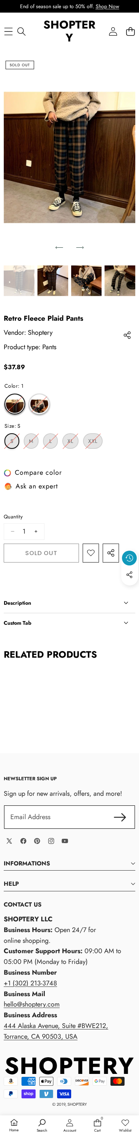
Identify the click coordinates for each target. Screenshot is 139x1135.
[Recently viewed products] (129, 558)
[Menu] (8, 31)
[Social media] (129, 574)
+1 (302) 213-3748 (30, 983)
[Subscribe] (120, 817)
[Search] (21, 31)
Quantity (13, 516)
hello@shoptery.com (32, 1004)
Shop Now (107, 6)
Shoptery (40, 332)
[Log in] (113, 31)
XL (73, 443)
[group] (19, 281)
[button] (130, 31)
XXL (95, 443)
